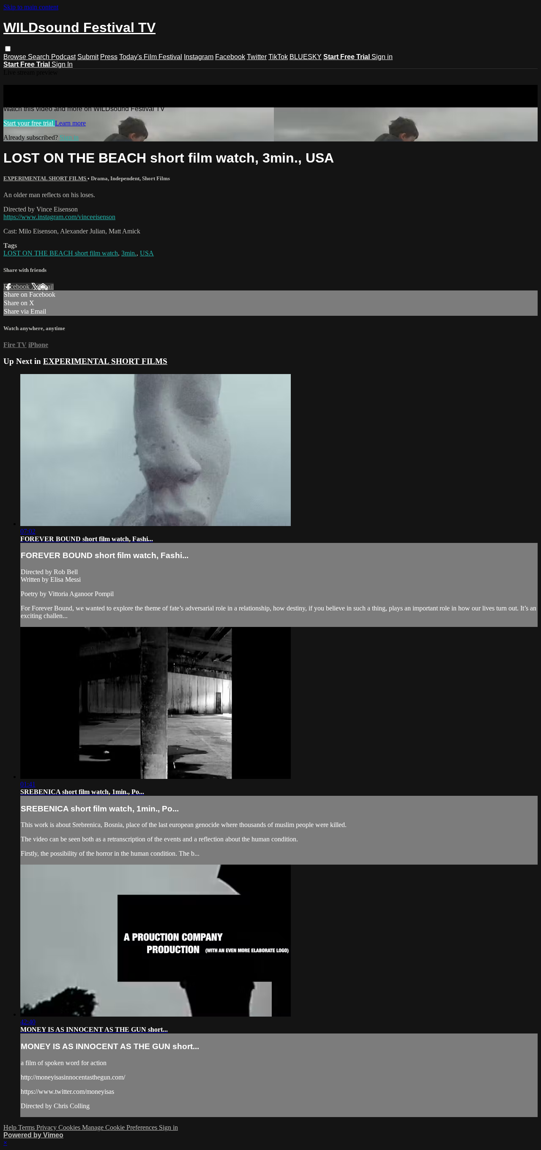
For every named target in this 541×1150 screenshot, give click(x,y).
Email (46, 286)
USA (147, 253)
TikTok (278, 56)
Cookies (70, 1127)
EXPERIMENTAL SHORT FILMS (45, 178)
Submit (87, 56)
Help (10, 1127)
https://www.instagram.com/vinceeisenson (59, 216)
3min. (129, 253)
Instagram (198, 56)
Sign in (382, 56)
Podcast (63, 56)
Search (39, 56)
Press (108, 56)
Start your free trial (29, 123)
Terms (27, 1127)
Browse (15, 56)
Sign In (62, 64)
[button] (8, 49)
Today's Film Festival (150, 56)
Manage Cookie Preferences (120, 1127)
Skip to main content (30, 7)
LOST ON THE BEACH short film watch (60, 253)
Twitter (257, 56)
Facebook (230, 56)
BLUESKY (306, 56)
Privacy (47, 1127)
